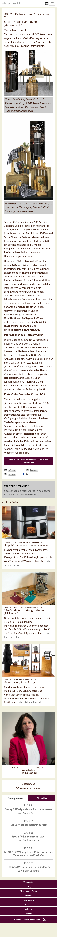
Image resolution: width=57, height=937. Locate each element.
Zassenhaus (12, 490)
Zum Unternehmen (30, 788)
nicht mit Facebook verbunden (5, 470)
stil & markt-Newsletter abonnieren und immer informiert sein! (28, 460)
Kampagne (44, 490)
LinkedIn (28, 908)
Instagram (28, 904)
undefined (27, 470)
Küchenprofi (28, 490)
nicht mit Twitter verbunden (5, 474)
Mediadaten (28, 882)
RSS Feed (28, 913)
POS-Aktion (29, 494)
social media (12, 494)
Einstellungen (26, 474)
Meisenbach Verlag (28, 891)
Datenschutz (28, 895)
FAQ (28, 886)
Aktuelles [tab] (42, 798)
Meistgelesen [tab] (15, 798)
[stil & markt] (11, 3)
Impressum (28, 899)
